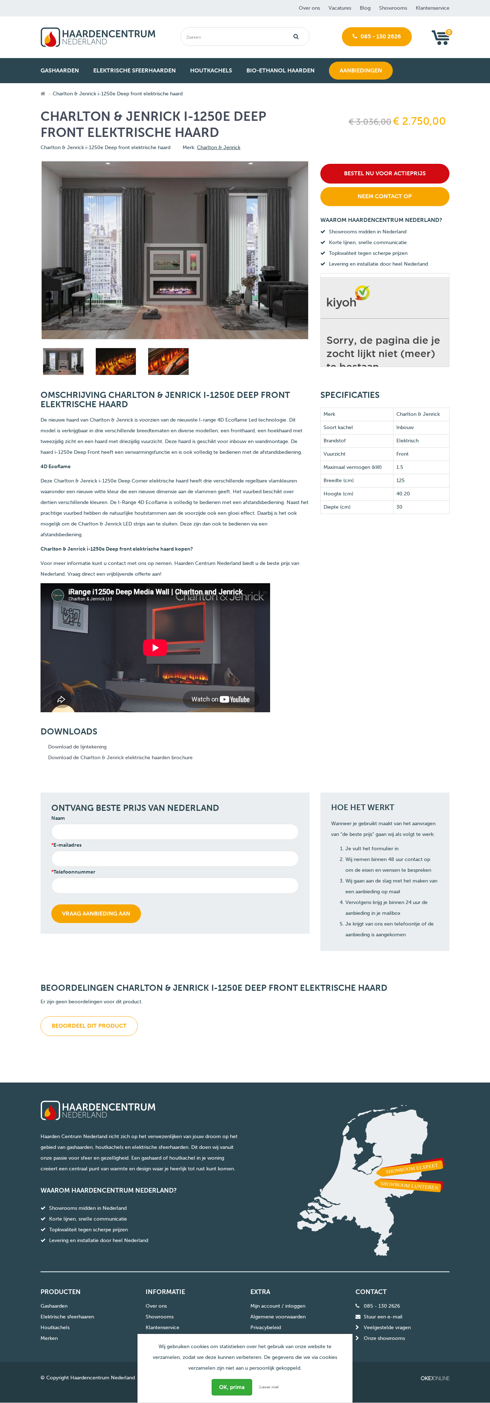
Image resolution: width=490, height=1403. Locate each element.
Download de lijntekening (77, 747)
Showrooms (393, 8)
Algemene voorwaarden (278, 1317)
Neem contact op (385, 196)
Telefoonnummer (74, 872)
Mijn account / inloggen (277, 1306)
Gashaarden (54, 1306)
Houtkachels (55, 1327)
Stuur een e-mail (383, 1317)
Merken (49, 1338)
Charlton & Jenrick (218, 147)
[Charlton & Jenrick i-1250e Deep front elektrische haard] (62, 363)
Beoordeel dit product (89, 1025)
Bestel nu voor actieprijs (385, 173)
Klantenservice (432, 8)
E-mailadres (67, 845)
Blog (365, 8)
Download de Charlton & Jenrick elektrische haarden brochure (120, 758)
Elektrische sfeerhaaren (67, 1317)
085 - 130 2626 (380, 36)
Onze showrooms (384, 1338)
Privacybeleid (265, 1327)
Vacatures (340, 8)
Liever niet (269, 1387)
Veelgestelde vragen (387, 1327)
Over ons (309, 8)
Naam (58, 818)
